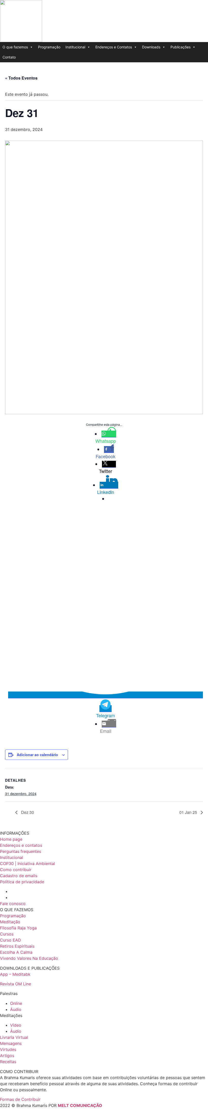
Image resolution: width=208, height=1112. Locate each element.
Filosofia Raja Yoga (18, 927)
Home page (11, 839)
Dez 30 (27, 812)
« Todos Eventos (21, 78)
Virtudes (8, 1049)
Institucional (75, 47)
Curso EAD (10, 940)
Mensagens (11, 1043)
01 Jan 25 (188, 812)
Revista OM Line (15, 983)
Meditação (10, 921)
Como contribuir (15, 869)
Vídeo (15, 1025)
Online (16, 1003)
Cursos (6, 933)
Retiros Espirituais (17, 946)
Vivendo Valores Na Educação (29, 958)
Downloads (151, 47)
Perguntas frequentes (20, 851)
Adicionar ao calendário (37, 754)
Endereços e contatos (21, 845)
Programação (49, 47)
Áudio (15, 1009)
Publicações (180, 47)
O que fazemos (15, 47)
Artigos (7, 1055)
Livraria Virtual (14, 1037)
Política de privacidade (22, 881)
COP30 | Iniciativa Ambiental (27, 863)
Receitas (8, 1061)
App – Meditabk (15, 974)
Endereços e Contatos (113, 47)
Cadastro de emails (18, 875)
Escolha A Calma (16, 952)
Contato (9, 57)
